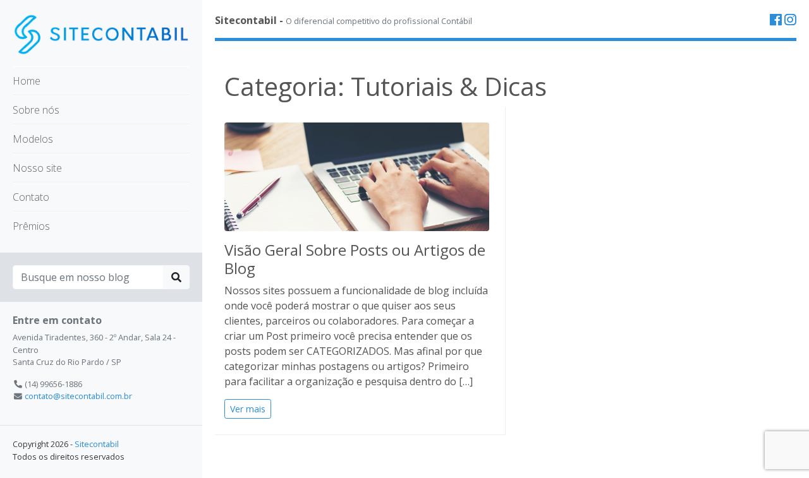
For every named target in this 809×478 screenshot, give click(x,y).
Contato (31, 197)
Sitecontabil (97, 444)
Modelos (33, 139)
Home (26, 81)
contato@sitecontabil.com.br (78, 396)
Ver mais (247, 409)
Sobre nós (36, 110)
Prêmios (31, 226)
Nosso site (37, 168)
